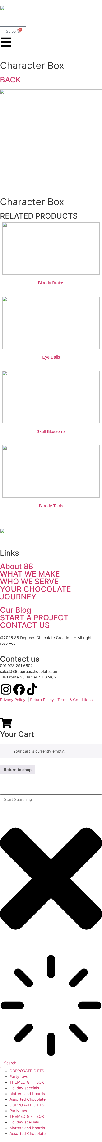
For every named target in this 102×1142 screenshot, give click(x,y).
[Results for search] (51, 1006)
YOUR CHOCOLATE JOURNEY (35, 592)
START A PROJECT (34, 617)
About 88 (16, 566)
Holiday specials (24, 1087)
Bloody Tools (51, 505)
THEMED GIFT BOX (26, 1082)
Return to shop (18, 769)
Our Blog (15, 610)
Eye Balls (51, 357)
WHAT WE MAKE (30, 573)
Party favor (19, 1076)
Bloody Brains (51, 282)
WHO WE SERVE (29, 581)
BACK (10, 79)
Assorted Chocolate (27, 1099)
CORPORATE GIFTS (26, 1070)
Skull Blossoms (51, 431)
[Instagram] (6, 689)
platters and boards (27, 1093)
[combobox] (51, 799)
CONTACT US (25, 625)
